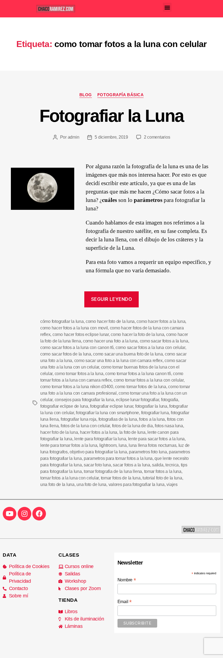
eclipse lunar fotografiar (137, 399)
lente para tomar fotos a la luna (68, 445)
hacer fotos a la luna (98, 432)
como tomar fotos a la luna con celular (149, 380)
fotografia (169, 399)
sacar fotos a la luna (131, 465)
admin (73, 137)
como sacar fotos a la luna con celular (150, 347)
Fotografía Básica (120, 94)
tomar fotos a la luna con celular (69, 478)
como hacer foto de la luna (110, 321)
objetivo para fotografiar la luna (98, 452)
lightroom (108, 445)
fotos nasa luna (169, 425)
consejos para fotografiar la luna (84, 399)
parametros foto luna (148, 452)
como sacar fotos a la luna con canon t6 (76, 347)
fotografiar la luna (151, 406)
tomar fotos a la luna (162, 471)
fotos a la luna (152, 419)
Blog (85, 94)
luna (123, 445)
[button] (167, 7)
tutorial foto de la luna (162, 478)
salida (157, 465)
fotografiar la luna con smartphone (107, 412)
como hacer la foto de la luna (137, 334)
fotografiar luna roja (78, 419)
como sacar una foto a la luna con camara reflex (118, 360)
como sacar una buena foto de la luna (128, 354)
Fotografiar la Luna (111, 116)
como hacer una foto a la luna (110, 341)
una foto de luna (91, 484)
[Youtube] (9, 513)
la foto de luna (132, 432)
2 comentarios (157, 137)
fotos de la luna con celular (85, 425)
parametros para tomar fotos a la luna (118, 458)
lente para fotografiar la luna (100, 438)
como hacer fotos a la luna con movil (74, 328)
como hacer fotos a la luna (161, 321)
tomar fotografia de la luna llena (113, 471)
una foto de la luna (57, 484)
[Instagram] (24, 513)
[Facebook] (39, 513)
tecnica (172, 465)
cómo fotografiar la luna (62, 321)
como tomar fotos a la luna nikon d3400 (76, 386)
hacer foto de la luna (59, 432)
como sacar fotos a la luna (164, 341)
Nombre (126, 580)
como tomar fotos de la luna (140, 386)
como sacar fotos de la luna (65, 354)
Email (124, 601)
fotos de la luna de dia (132, 425)
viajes (171, 484)
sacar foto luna (97, 465)
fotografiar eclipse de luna (64, 406)
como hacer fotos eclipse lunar (80, 334)
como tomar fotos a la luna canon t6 (138, 373)
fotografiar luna (155, 412)
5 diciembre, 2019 (111, 137)
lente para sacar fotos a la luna (156, 438)
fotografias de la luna (117, 419)
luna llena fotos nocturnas (152, 445)
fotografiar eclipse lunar (111, 406)
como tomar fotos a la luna (79, 373)
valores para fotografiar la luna (137, 484)
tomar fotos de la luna (121, 478)
